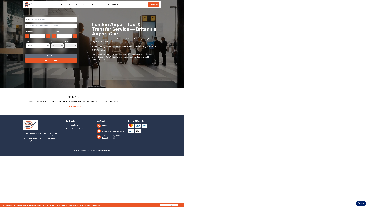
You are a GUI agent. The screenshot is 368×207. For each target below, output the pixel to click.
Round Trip (51, 56)
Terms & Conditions (74, 128)
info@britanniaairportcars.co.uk (113, 131)
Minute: (67, 41)
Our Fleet (94, 5)
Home (63, 5)
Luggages (55, 32)
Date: (28, 41)
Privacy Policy (72, 125)
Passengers (29, 32)
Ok (163, 205)
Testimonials (113, 5)
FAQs (103, 5)
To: (27, 26)
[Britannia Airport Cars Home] (42, 125)
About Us (73, 5)
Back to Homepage (73, 106)
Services (83, 5)
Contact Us (154, 5)
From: (28, 19)
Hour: (53, 41)
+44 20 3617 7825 (108, 126)
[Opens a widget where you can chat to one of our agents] (361, 203)
